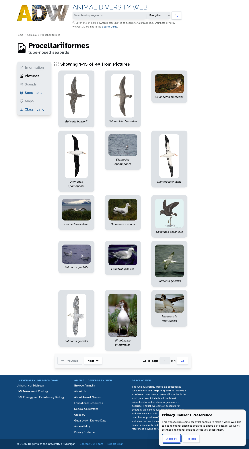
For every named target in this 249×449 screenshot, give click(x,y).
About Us (80, 391)
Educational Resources (88, 403)
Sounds (31, 84)
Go (182, 361)
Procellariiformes (50, 34)
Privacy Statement (85, 432)
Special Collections (86, 409)
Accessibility (82, 426)
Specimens (33, 92)
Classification (35, 109)
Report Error (115, 444)
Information (34, 67)
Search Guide (109, 26)
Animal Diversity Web (110, 7)
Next (90, 361)
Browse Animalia (84, 385)
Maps (29, 101)
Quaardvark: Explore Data (90, 420)
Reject (191, 439)
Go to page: (151, 361)
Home (20, 34)
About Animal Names (87, 397)
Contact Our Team (91, 444)
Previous (72, 361)
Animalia (32, 34)
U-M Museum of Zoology (32, 391)
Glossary (79, 415)
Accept (171, 439)
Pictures (32, 75)
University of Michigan (30, 385)
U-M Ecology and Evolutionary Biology (40, 397)
